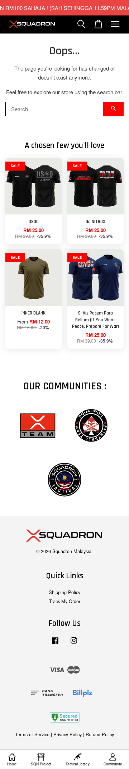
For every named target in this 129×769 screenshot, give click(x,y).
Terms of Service (32, 734)
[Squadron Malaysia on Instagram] (74, 643)
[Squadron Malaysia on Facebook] (55, 643)
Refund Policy (100, 734)
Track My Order (64, 601)
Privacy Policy (67, 734)
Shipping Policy (64, 592)
